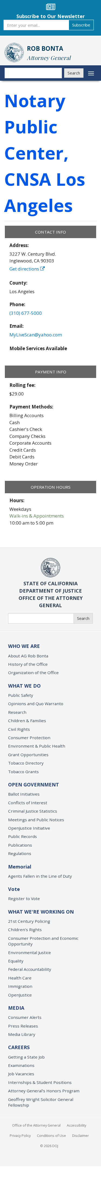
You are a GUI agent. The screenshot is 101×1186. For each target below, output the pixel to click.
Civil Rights (19, 729)
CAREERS (19, 1047)
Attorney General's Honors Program (43, 1090)
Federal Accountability (29, 969)
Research (17, 712)
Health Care (20, 978)
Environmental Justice (29, 952)
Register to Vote (24, 898)
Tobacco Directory (26, 763)
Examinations (21, 1065)
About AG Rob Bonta (28, 655)
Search (74, 73)
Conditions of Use (51, 1135)
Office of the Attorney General (36, 1125)
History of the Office (28, 664)
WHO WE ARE (24, 646)
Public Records (22, 836)
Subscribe (81, 25)
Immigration (20, 986)
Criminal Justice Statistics (32, 811)
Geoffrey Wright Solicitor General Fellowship (40, 1102)
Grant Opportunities (28, 754)
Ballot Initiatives (24, 794)
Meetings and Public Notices (36, 819)
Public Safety (20, 695)
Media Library (21, 1034)
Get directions (24, 269)
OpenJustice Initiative (29, 828)
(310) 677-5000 (25, 313)
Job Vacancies (21, 1073)
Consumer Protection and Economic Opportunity (43, 941)
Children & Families (27, 720)
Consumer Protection (29, 737)
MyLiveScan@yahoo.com (35, 335)
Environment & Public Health (36, 746)
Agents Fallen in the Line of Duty (40, 876)
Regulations (19, 853)
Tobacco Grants (23, 771)
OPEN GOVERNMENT (33, 784)
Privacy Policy (20, 1135)
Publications (20, 845)
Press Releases (23, 1026)
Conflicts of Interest (27, 802)
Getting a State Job (26, 1057)
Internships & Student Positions (40, 1082)
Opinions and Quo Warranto (35, 703)
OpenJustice (20, 995)
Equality (15, 961)
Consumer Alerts (24, 1017)
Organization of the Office (33, 672)
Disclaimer (80, 1135)
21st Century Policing (29, 921)
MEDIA (16, 1008)
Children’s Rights (25, 929)
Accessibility (76, 1125)
